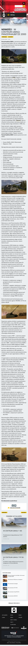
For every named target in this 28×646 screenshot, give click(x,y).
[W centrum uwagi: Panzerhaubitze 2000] (24, 3)
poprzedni (4, 36)
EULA (8, 642)
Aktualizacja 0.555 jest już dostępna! (15, 579)
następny (10, 36)
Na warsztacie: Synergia (13, 583)
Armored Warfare (14, 610)
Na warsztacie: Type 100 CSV (13, 591)
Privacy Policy (18, 642)
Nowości (6, 29)
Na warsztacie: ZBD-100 (12, 595)
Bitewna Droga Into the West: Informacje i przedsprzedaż (16, 576)
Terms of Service (12, 642)
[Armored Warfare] (20, 9)
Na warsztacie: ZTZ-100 (12, 587)
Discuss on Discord (15, 507)
